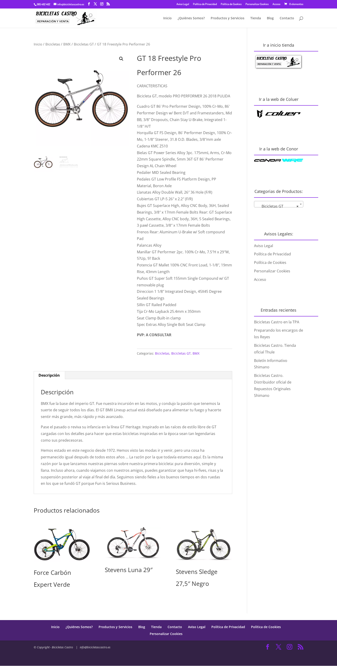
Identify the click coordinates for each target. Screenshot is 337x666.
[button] (121, 59)
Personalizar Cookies (257, 4)
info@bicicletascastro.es (95, 647)
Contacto (287, 18)
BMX (67, 44)
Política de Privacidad (205, 4)
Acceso (276, 4)
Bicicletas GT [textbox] (277, 206)
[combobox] (278, 204)
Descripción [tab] (49, 375)
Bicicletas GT (84, 44)
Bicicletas (52, 44)
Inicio (167, 18)
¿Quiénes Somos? (191, 18)
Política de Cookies (231, 4)
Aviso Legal (183, 4)
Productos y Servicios (227, 18)
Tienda (255, 18)
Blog (270, 18)
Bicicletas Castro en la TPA (276, 322)
